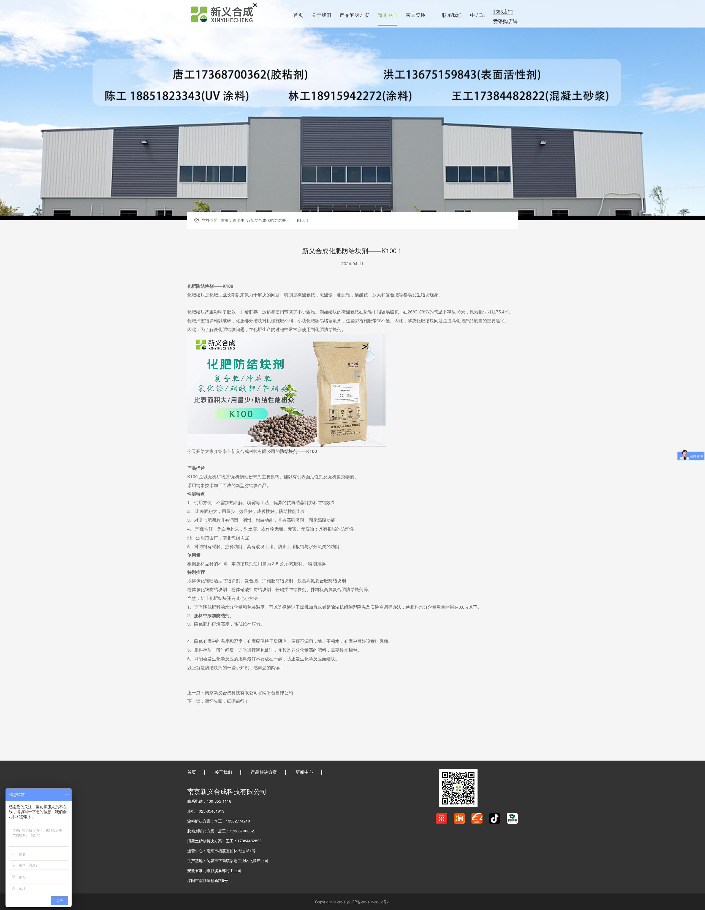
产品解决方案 (354, 15)
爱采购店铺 (505, 21)
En (482, 15)
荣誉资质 (415, 15)
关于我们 (321, 15)
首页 (298, 15)
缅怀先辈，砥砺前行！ (227, 701)
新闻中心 (387, 15)
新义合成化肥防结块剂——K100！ (280, 220)
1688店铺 (503, 12)
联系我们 (452, 15)
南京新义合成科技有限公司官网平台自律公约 (249, 692)
